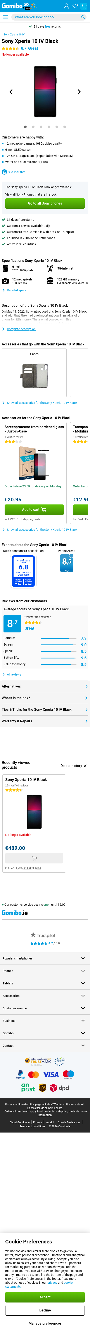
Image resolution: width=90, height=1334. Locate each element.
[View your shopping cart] (84, 6)
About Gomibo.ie (19, 1122)
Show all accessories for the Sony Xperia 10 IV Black (42, 402)
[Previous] (11, 92)
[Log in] (66, 6)
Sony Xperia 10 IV (14, 34)
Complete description (21, 329)
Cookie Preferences (69, 1122)
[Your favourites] (75, 6)
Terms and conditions (32, 1126)
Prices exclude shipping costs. (45, 1108)
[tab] (25, 127)
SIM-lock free (16, 172)
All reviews (14, 674)
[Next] (78, 92)
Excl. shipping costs (28, 519)
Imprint (50, 1122)
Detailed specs (16, 290)
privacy (52, 1282)
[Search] (83, 17)
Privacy (37, 1122)
